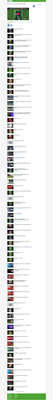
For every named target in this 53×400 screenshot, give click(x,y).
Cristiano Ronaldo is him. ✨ (18, 79)
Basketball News (16, 395)
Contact (15, 397)
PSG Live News (9, 397)
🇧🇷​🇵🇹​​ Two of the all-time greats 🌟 (19, 129)
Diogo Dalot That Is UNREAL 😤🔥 (19, 196)
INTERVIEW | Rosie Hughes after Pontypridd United (21, 291)
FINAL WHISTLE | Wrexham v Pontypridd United (21, 375)
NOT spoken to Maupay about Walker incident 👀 (21, 386)
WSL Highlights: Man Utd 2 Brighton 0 (19, 157)
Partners (15, 398)
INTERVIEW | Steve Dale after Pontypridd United (21, 297)
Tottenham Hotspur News (10, 396)
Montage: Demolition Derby (18, 213)
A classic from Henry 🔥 (17, 118)
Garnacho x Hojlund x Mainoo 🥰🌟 (19, 140)
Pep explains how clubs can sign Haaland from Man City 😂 (22, 224)
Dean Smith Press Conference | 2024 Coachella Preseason (22, 263)
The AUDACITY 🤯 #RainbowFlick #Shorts (20, 353)
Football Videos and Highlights (19, 391)
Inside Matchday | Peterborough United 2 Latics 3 (21, 336)
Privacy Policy (16, 396)
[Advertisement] (39, 21)
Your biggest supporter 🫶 (18, 308)
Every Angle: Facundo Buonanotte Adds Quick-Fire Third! (22, 207)
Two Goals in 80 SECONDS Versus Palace (20, 146)
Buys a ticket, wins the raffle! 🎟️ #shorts (20, 235)
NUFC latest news (9, 395)
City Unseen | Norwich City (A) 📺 (19, 319)
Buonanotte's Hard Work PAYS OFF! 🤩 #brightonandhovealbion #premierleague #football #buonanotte (21, 169)
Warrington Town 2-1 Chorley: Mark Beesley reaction (21, 62)
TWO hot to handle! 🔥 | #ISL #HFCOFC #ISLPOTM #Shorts (22, 230)
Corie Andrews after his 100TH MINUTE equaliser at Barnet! (22, 101)
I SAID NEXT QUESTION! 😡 (18, 364)
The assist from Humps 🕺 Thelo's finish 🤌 (20, 330)
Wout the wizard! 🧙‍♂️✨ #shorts (18, 252)
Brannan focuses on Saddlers (18, 185)
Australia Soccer (9, 398)
